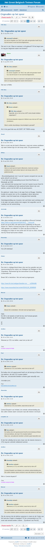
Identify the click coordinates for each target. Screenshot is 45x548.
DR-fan (3, 152)
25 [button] (34, 21)
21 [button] (21, 21)
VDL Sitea (3, 24)
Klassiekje (4, 237)
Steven (9, 53)
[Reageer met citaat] (38, 26)
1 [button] (17, 21)
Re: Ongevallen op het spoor (13, 31)
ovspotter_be (4, 416)
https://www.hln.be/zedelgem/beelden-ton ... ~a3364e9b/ (19, 283)
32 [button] (39, 21)
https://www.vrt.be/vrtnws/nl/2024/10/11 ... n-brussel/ (17, 222)
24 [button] (31, 21)
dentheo (3, 329)
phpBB (16, 541)
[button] (11, 21)
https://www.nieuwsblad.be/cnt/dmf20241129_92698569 (18, 287)
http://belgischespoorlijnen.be (8, 385)
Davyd (2, 134)
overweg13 (9, 38)
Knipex (3, 256)
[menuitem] (6, 6)
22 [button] (25, 21)
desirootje (3, 209)
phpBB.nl (29, 543)
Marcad (3, 292)
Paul (2, 353)
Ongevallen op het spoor (12, 14)
